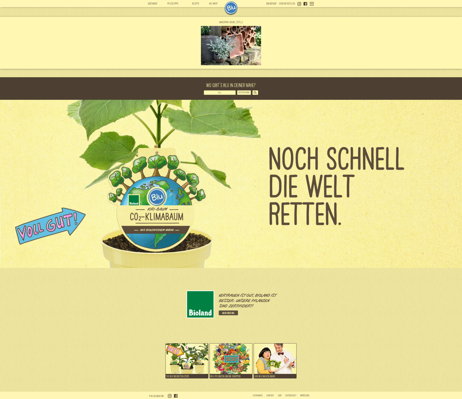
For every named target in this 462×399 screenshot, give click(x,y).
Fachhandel (258, 395)
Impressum (304, 395)
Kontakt (270, 395)
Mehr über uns (228, 313)
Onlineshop (271, 3)
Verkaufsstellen (287, 3)
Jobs (280, 395)
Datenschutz (291, 395)
